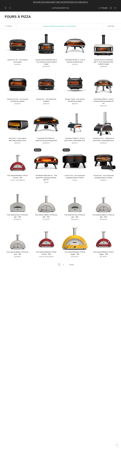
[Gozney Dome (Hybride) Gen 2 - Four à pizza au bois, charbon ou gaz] (46, 45)
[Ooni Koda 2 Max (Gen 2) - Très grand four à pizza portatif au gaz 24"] (46, 161)
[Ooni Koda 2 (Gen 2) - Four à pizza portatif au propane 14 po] (103, 84)
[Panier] (115, 8)
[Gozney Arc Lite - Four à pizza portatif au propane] (17, 84)
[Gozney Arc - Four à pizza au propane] (46, 84)
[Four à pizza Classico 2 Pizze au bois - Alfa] (17, 237)
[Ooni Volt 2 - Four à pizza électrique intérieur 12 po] (17, 123)
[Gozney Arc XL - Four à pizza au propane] (17, 45)
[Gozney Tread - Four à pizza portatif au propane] (75, 84)
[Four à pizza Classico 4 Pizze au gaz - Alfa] (46, 200)
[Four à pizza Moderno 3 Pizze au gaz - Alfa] (103, 237)
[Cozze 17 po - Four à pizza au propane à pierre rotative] (75, 161)
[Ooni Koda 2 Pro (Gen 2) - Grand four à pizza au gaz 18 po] (46, 123)
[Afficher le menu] (6, 8)
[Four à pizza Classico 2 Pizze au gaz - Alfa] (103, 200)
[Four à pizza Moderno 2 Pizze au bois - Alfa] (46, 237)
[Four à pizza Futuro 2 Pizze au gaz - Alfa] (75, 200)
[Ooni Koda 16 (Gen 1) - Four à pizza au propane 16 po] (75, 45)
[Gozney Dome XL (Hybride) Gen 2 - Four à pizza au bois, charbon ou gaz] (103, 45)
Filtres (9, 26)
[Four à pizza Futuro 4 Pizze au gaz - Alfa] (17, 200)
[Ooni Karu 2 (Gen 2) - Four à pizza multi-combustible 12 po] (75, 123)
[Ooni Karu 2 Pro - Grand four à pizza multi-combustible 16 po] (103, 123)
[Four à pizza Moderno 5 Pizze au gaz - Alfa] (75, 237)
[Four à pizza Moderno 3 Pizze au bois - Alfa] (17, 161)
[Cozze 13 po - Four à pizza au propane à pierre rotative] (103, 161)
